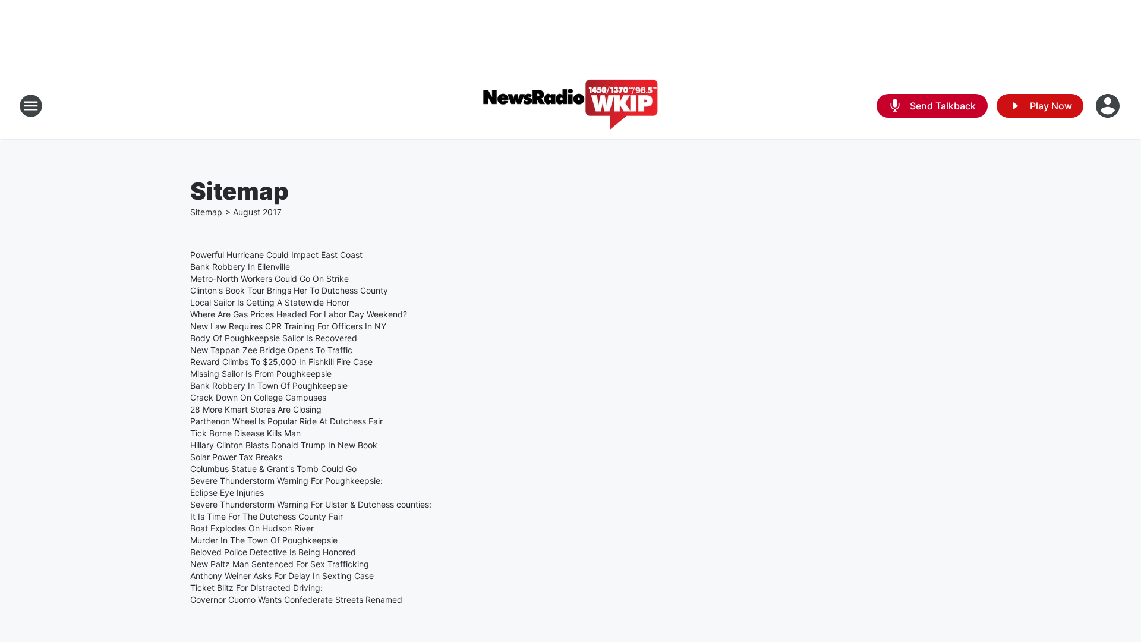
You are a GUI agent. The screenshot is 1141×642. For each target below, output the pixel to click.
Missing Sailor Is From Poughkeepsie (261, 374)
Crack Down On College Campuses (258, 397)
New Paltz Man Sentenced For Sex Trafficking (279, 564)
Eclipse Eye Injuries (227, 492)
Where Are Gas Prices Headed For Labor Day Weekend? (298, 314)
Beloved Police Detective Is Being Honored (273, 552)
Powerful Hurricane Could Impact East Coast (276, 255)
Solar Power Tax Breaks (236, 457)
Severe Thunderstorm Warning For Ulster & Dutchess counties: (310, 504)
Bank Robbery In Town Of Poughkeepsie (269, 385)
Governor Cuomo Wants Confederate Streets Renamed (296, 599)
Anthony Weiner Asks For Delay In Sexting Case (282, 576)
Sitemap (206, 212)
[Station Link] (570, 106)
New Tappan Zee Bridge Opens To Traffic (271, 350)
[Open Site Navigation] (31, 106)
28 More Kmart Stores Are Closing (256, 409)
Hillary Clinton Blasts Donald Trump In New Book (283, 445)
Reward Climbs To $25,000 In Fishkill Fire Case (281, 362)
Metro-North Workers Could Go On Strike (269, 278)
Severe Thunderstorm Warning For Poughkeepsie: (286, 481)
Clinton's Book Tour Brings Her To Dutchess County (289, 290)
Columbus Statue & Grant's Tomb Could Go (273, 469)
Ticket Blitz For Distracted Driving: (256, 588)
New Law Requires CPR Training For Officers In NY (288, 326)
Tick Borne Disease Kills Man (245, 433)
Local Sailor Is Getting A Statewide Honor (269, 302)
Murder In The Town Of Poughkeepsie (264, 540)
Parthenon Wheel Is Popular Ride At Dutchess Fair (286, 421)
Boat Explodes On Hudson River (252, 528)
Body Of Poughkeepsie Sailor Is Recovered (273, 338)
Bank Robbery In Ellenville (240, 267)
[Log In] (1109, 106)
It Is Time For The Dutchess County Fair (266, 516)
